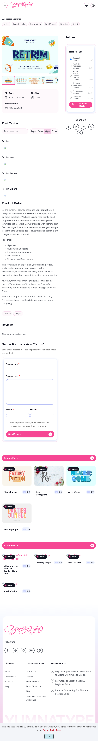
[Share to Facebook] (68, 127)
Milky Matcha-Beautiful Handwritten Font (10, 570)
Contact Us (31, 671)
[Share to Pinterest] (83, 127)
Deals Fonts (10, 676)
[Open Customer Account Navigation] (86, 5)
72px (54, 131)
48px (47, 131)
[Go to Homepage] (21, 7)
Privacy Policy (32, 681)
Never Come (74, 492)
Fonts (7, 671)
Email (34, 409)
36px (40, 131)
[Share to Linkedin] (76, 127)
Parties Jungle (10, 529)
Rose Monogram (41, 493)
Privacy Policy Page (52, 730)
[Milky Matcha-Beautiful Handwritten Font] (17, 558)
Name (10, 409)
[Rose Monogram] (49, 485)
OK (49, 736)
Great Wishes (74, 562)
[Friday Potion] (17, 485)
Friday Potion (10, 492)
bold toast (50, 24)
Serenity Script (43, 562)
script (75, 24)
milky (6, 24)
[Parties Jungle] (17, 522)
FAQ (28, 691)
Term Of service (33, 686)
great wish (35, 24)
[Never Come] (81, 485)
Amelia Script (10, 591)
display (7, 313)
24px (33, 131)
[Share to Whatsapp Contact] (91, 127)
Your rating (13, 364)
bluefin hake (19, 24)
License (29, 676)
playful (18, 313)
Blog (6, 686)
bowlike (64, 24)
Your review (13, 376)
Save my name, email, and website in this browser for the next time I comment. (29, 424)
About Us (8, 681)
